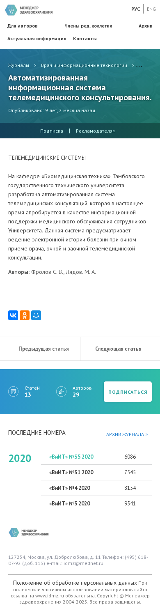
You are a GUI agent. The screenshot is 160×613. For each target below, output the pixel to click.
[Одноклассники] (25, 315)
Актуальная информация (36, 38)
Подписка (51, 131)
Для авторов (22, 26)
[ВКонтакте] (13, 315)
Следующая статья (118, 348)
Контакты (85, 38)
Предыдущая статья (43, 348)
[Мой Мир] (36, 315)
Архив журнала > (127, 434)
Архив (146, 26)
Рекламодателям (96, 131)
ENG (151, 9)
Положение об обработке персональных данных (75, 582)
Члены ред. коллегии (88, 26)
